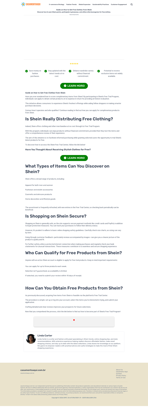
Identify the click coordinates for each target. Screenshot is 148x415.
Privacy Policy (121, 375)
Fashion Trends (71, 4)
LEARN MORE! (76, 85)
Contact (119, 374)
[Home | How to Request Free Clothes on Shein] (33, 4)
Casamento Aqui (122, 372)
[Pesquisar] (131, 4)
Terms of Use (120, 378)
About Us (119, 370)
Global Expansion (85, 4)
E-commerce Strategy (56, 4)
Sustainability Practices (101, 4)
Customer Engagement (119, 4)
